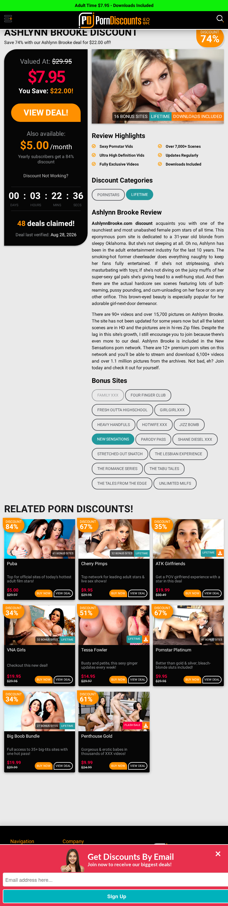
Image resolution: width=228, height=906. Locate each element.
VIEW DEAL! (46, 112)
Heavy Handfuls (113, 424)
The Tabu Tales (164, 468)
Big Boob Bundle (23, 736)
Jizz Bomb (189, 424)
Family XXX (107, 395)
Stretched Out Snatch (120, 454)
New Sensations (113, 439)
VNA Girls (16, 650)
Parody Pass (153, 439)
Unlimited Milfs (175, 483)
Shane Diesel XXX (195, 439)
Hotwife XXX (154, 424)
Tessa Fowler (94, 650)
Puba (12, 564)
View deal (63, 593)
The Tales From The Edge (122, 483)
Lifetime (139, 194)
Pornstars (108, 195)
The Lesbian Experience (178, 454)
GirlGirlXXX (172, 410)
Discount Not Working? (45, 175)
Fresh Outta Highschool (122, 410)
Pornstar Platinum (173, 650)
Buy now (44, 593)
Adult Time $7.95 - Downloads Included (114, 5)
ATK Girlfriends (170, 564)
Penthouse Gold (96, 736)
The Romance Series (117, 468)
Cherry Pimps (94, 564)
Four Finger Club (148, 395)
